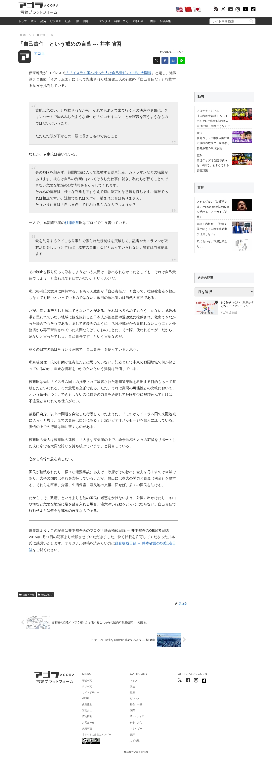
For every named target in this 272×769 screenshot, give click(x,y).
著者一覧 (87, 680)
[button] (251, 21)
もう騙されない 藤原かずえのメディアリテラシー (237, 304)
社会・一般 (72, 21)
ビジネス (55, 21)
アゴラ (39, 53)
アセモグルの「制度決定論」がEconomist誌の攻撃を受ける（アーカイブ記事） (213, 209)
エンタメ (104, 21)
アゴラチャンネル (208, 110)
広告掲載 (87, 716)
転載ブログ (47, 594)
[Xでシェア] (156, 60)
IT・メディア (137, 716)
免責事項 (87, 728)
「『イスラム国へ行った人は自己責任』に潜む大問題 (108, 73)
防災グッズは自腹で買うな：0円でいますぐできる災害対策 (213, 165)
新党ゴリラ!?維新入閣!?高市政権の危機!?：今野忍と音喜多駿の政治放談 (213, 143)
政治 (33, 21)
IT (94, 21)
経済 (43, 21)
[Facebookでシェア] (164, 60)
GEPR (85, 698)
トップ (23, 21)
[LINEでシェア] (181, 60)
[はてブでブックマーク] (173, 60)
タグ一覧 (87, 686)
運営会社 (87, 710)
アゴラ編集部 (228, 312)
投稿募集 (165, 21)
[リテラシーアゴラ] (206, 308)
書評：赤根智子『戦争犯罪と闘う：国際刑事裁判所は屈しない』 (212, 228)
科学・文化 (121, 21)
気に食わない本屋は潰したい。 (212, 244)
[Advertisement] (117, 9)
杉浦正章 (72, 223)
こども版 (135, 740)
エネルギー (139, 21)
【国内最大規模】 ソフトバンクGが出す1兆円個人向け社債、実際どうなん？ (213, 121)
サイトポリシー (90, 692)
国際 (86, 21)
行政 (199, 155)
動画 (201, 96)
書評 (153, 21)
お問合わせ (88, 722)
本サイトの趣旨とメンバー (96, 734)
